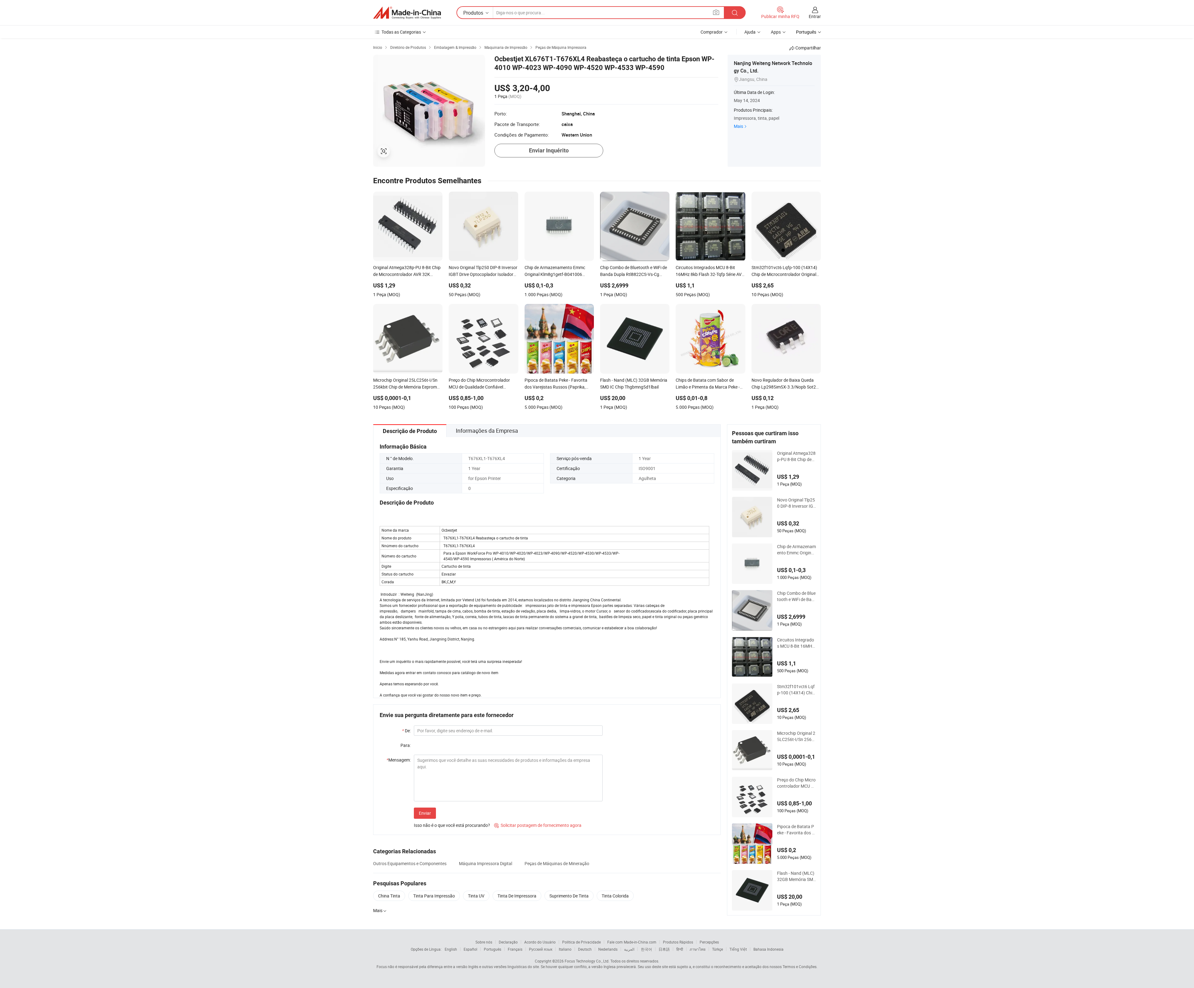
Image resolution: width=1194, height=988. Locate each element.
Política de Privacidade (581, 941)
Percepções (709, 941)
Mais (738, 126)
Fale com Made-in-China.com (631, 941)
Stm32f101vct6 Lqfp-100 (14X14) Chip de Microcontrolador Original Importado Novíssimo (796, 689)
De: (406, 731)
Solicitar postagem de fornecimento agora (537, 825)
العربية (629, 949)
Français (515, 949)
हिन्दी (679, 949)
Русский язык (540, 949)
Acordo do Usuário (540, 941)
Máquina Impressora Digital (485, 863)
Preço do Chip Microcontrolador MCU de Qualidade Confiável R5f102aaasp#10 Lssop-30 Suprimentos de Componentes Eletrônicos (796, 783)
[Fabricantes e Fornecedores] (407, 12)
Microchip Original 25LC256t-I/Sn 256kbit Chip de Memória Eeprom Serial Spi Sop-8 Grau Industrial (796, 736)
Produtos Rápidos (678, 941)
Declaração (508, 941)
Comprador (712, 32)
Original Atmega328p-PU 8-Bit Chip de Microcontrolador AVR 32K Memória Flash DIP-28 (796, 456)
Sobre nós (483, 941)
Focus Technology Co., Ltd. (587, 960)
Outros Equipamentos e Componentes (410, 863)
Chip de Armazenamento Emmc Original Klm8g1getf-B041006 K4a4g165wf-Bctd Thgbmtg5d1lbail (796, 549)
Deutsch (585, 949)
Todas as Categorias (401, 32)
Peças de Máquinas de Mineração (557, 863)
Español (470, 949)
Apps (776, 32)
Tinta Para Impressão (434, 896)
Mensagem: (398, 760)
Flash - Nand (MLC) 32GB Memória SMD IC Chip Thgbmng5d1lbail (796, 876)
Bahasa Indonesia (768, 949)
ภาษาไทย (698, 949)
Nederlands (608, 949)
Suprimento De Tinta (569, 896)
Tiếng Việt (738, 949)
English (451, 949)
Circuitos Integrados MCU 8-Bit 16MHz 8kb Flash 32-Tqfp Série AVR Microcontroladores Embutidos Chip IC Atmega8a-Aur (796, 643)
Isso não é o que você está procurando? (452, 825)
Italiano (565, 949)
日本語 (664, 949)
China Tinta (389, 896)
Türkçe (717, 949)
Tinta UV (476, 896)
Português (492, 949)
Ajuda (750, 32)
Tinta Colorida (615, 896)
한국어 (646, 949)
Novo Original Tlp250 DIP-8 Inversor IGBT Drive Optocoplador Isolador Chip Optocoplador (796, 503)
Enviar (425, 813)
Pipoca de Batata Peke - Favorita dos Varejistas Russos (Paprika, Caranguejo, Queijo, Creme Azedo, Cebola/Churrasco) (796, 829)
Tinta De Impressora (516, 896)
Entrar (815, 16)
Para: (405, 745)
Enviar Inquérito (549, 150)
